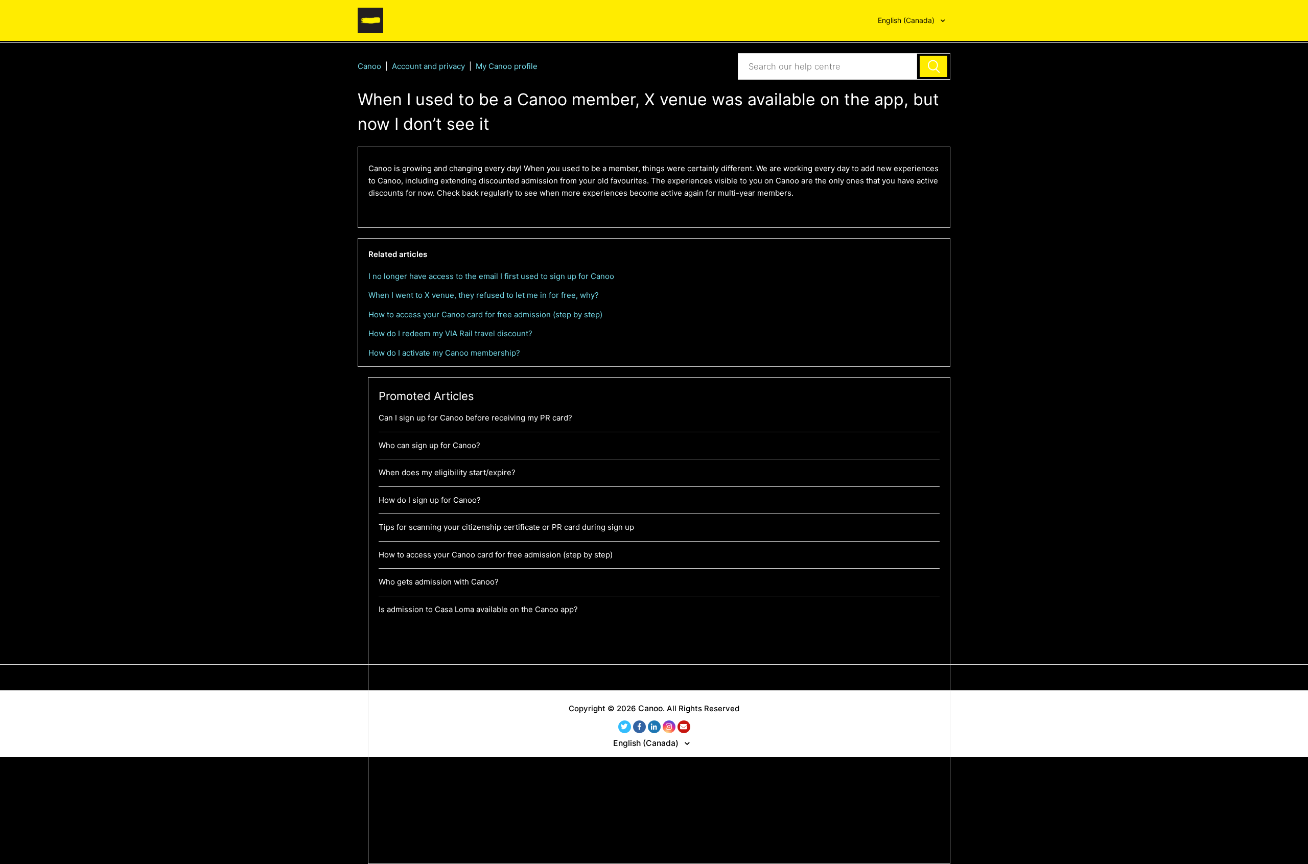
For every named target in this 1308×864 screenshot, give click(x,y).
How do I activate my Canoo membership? (444, 353)
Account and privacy (429, 66)
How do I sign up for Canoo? (430, 500)
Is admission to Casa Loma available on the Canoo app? (478, 609)
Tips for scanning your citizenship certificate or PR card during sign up (506, 527)
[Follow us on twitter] (624, 726)
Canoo (369, 66)
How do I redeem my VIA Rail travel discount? (450, 333)
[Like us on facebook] (639, 726)
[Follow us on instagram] (669, 726)
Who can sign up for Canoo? (429, 445)
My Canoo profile (507, 66)
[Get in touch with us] (684, 726)
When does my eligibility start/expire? (447, 472)
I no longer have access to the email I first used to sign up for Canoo (491, 276)
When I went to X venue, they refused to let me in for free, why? (483, 295)
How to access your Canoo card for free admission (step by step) (485, 314)
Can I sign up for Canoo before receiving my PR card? (475, 418)
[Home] (370, 20)
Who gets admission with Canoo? (439, 582)
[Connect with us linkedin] (654, 726)
